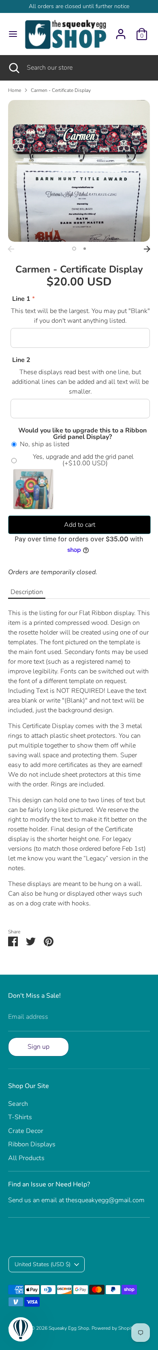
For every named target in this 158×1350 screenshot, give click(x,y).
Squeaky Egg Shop (69, 1328)
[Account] (121, 30)
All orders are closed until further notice (79, 6)
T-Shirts (20, 1117)
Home (14, 90)
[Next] (147, 249)
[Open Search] (13, 67)
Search (18, 1103)
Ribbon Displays (32, 1144)
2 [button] (84, 248)
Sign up (38, 1046)
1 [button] (74, 249)
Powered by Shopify (113, 1328)
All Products (26, 1158)
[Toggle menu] (10, 34)
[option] (79, 171)
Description (27, 592)
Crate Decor (25, 1130)
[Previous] (11, 249)
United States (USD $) (42, 1264)
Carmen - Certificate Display (61, 90)
